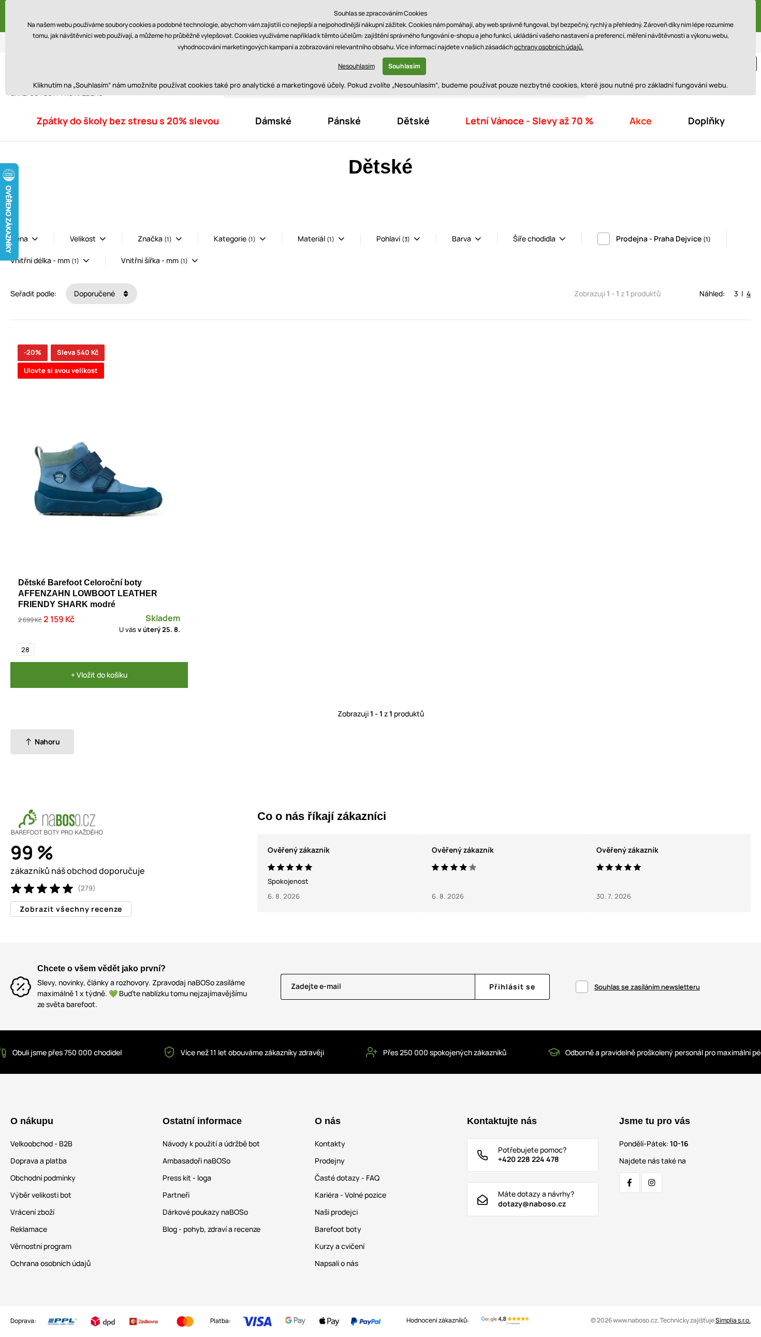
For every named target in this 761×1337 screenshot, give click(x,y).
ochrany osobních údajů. (548, 46)
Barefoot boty (338, 1229)
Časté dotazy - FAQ (347, 1178)
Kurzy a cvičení (339, 1246)
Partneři (176, 1195)
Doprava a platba (38, 1161)
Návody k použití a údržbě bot (211, 1143)
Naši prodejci (336, 1212)
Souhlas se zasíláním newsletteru (647, 986)
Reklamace (28, 1229)
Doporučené (95, 293)
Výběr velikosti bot (40, 1195)
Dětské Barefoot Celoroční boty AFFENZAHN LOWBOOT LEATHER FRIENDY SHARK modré (87, 593)
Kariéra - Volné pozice (350, 1195)
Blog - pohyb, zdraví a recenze (211, 1229)
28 (25, 649)
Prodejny (330, 1161)
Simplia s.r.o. (733, 1320)
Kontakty (330, 1143)
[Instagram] (651, 1182)
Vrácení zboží (32, 1212)
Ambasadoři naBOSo (196, 1161)
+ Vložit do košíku (99, 675)
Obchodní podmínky (43, 1178)
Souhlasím (404, 66)
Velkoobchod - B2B (41, 1143)
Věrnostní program (40, 1246)
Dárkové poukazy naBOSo (205, 1212)
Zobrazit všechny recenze (71, 909)
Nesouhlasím (356, 66)
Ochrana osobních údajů (50, 1263)
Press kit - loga (187, 1178)
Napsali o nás (336, 1263)
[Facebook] (629, 1182)
